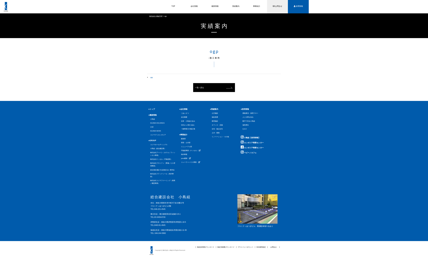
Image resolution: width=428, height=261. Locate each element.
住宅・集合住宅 (217, 129)
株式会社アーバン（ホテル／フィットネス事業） (162, 154)
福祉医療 (215, 117)
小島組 (152, 119)
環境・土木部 (185, 142)
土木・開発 (216, 133)
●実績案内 (214, 109)
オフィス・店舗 (217, 125)
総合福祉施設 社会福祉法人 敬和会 (162, 170)
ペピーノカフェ (250, 153)
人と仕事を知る (248, 117)
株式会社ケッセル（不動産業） (161, 159)
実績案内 (235, 6)
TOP (173, 6)
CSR (151, 127)
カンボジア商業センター (254, 143)
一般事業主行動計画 (188, 129)
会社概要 (184, 117)
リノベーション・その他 (220, 137)
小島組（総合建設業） (158, 148)
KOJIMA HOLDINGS (157, 123)
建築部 (183, 139)
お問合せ (278, 6)
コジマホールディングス (158, 144)
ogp (151, 77)
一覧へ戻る (199, 88)
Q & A (245, 129)
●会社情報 (183, 109)
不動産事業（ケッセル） (190, 150)
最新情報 (215, 6)
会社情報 (194, 6)
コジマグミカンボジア (158, 135)
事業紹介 (256, 6)
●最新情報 (152, 115)
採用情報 (299, 6)
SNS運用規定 (261, 247)
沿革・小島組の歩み (188, 121)
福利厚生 (246, 125)
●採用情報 (245, 109)
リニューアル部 (186, 146)
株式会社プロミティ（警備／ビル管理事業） (162, 164)
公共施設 (215, 113)
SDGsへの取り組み (187, 125)
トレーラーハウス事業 (189, 162)
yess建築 (185, 158)
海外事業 (184, 154)
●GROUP (152, 140)
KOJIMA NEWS (155, 131)
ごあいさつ (185, 113)
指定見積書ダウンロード (226, 247)
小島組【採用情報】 (252, 138)
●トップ (151, 109)
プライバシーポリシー (245, 247)
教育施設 (215, 121)
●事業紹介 (183, 135)
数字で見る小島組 (249, 121)
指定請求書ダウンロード (205, 247)
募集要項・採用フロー (250, 113)
